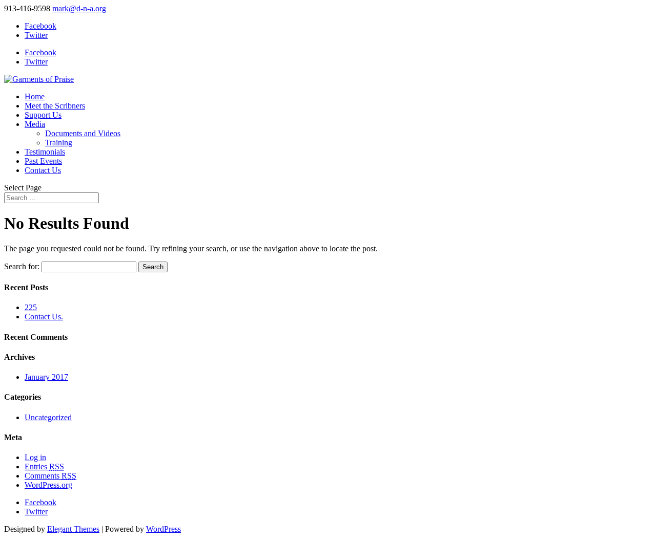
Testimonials (45, 151)
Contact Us (43, 170)
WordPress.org (48, 485)
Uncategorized (48, 417)
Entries (44, 466)
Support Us (43, 115)
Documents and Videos (82, 133)
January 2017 (46, 377)
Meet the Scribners (55, 105)
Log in (35, 457)
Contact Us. (44, 316)
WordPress (163, 529)
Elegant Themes (73, 529)
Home (35, 96)
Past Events (43, 161)
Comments (50, 475)
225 (31, 307)
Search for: (21, 266)
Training (58, 142)
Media (35, 124)
